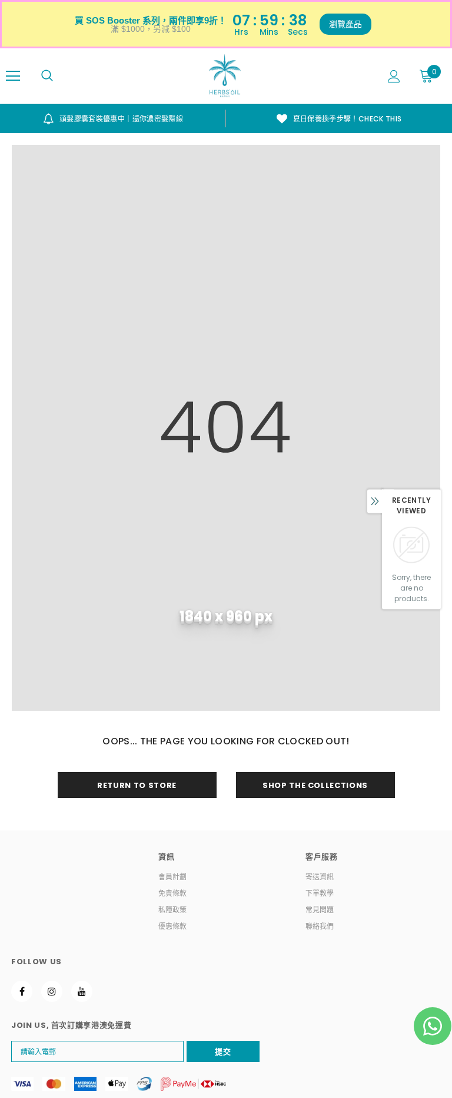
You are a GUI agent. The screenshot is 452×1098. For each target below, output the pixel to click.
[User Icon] (394, 76)
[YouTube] (81, 991)
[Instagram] (51, 991)
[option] (113, 118)
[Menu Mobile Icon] (13, 76)
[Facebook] (21, 991)
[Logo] (224, 75)
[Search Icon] (47, 76)
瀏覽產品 (345, 24)
